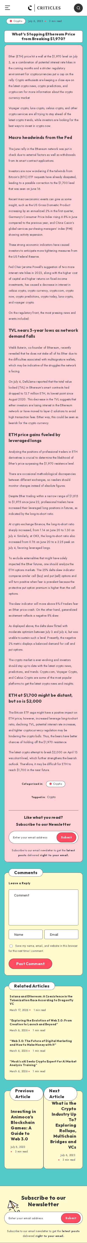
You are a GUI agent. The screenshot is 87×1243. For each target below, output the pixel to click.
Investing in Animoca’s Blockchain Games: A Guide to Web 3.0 (23, 1125)
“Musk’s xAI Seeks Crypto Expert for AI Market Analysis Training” (43, 1063)
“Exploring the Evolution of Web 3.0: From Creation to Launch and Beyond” (41, 1022)
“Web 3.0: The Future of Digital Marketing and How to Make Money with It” (41, 1042)
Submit (66, 837)
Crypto (18, 21)
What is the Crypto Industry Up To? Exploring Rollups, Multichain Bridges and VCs (63, 1125)
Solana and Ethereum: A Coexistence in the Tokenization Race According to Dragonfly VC (41, 1000)
